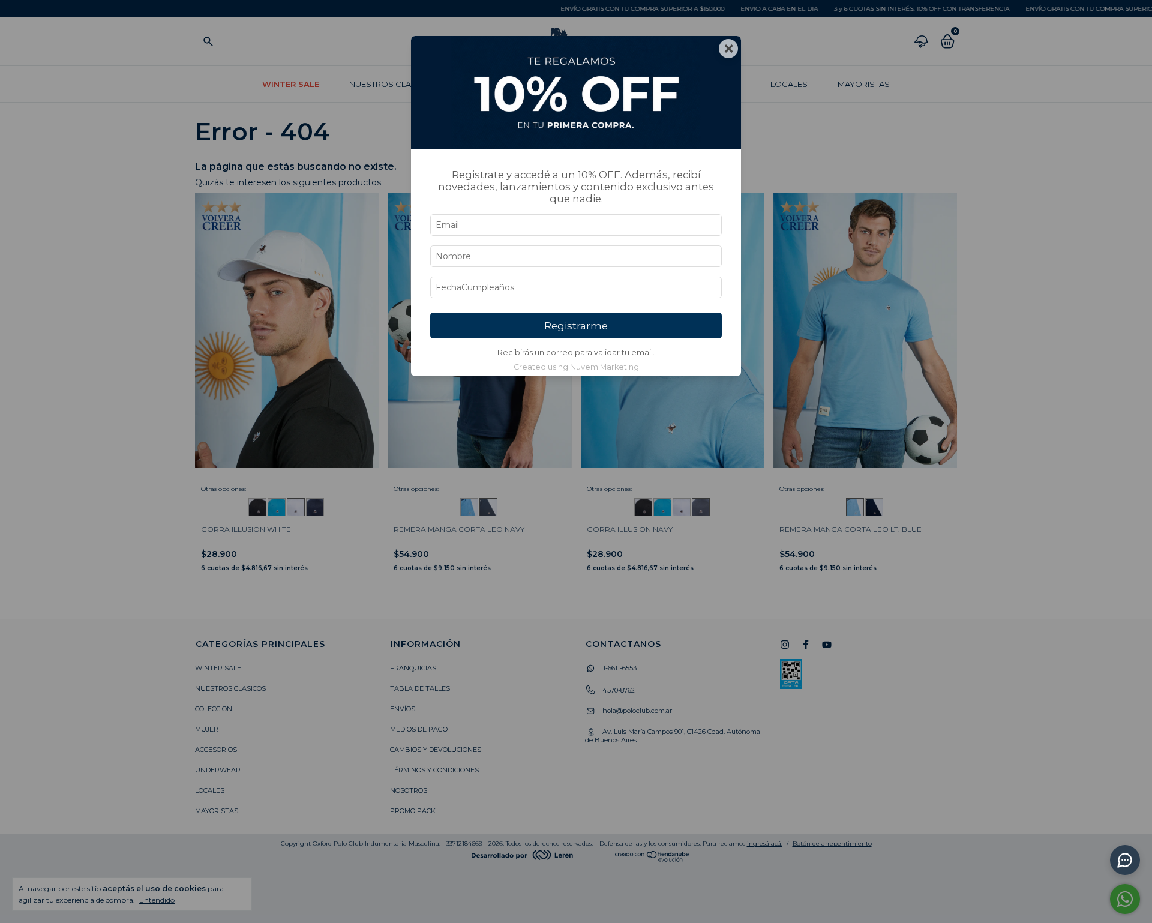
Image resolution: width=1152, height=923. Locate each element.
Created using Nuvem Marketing (576, 366)
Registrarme (576, 326)
